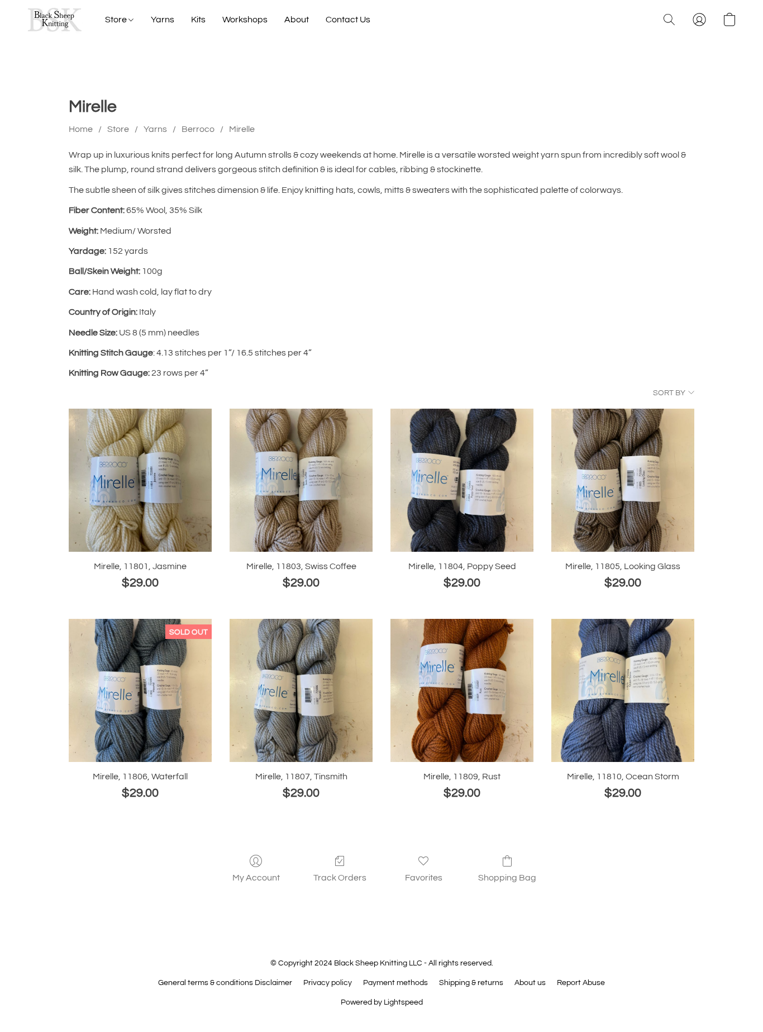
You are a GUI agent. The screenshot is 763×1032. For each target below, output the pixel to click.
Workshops (245, 19)
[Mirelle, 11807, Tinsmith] (301, 690)
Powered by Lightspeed (382, 1002)
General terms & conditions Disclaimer (225, 983)
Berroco (198, 129)
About (296, 19)
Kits (198, 19)
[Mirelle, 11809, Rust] (461, 690)
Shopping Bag (507, 877)
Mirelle (242, 129)
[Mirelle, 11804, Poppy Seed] (461, 480)
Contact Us (348, 19)
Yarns (162, 19)
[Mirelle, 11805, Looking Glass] (622, 480)
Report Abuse (581, 983)
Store (116, 19)
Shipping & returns (471, 983)
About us (530, 983)
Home (81, 129)
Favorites (423, 877)
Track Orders (339, 877)
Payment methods (395, 983)
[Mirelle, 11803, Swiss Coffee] (301, 480)
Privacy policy (327, 983)
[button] (55, 20)
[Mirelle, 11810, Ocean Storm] (622, 690)
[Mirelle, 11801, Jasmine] (140, 480)
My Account (256, 877)
